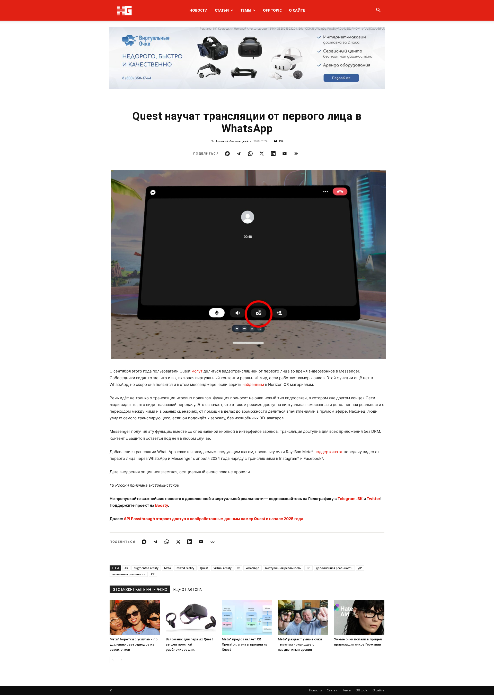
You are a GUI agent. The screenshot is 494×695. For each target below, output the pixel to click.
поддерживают (328, 451)
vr (238, 568)
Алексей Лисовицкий (232, 141)
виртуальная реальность (283, 568)
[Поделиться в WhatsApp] (250, 153)
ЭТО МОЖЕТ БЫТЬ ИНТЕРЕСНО (140, 590)
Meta (167, 568)
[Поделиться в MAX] (227, 153)
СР (153, 574)
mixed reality (185, 568)
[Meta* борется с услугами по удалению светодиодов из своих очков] (135, 617)
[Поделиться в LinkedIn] (273, 153)
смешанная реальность (128, 574)
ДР (360, 568)
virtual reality (223, 568)
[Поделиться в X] (262, 153)
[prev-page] (113, 660)
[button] (378, 10)
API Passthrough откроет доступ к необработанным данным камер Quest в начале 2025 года (213, 518)
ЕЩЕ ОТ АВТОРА (187, 590)
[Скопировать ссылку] (296, 153)
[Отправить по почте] (284, 153)
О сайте (297, 10)
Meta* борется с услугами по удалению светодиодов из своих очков (133, 644)
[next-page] (121, 660)
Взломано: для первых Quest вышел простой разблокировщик (189, 644)
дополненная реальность (334, 568)
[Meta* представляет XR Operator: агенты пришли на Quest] (247, 617)
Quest (204, 568)
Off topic (272, 10)
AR (126, 568)
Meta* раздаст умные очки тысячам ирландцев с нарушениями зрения (300, 644)
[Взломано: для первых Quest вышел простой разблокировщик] (191, 617)
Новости (198, 10)
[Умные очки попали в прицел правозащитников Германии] (359, 617)
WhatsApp (252, 568)
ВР (308, 568)
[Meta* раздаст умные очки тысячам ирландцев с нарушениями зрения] (303, 617)
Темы (246, 10)
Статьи (222, 10)
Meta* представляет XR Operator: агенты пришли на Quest (244, 644)
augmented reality (146, 568)
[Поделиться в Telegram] (239, 153)
